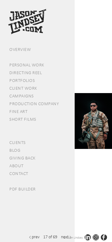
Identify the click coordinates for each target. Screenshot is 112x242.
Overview (20, 49)
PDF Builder (22, 189)
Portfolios (22, 80)
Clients (17, 142)
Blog (14, 150)
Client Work (23, 88)
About (16, 165)
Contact (18, 173)
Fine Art (18, 111)
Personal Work (26, 65)
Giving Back (22, 158)
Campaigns (21, 96)
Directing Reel (25, 72)
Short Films (22, 119)
